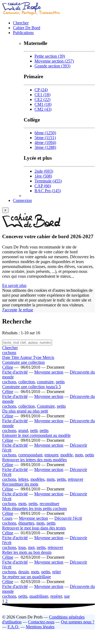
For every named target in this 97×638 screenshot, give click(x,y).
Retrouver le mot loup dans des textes (34, 528)
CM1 (42, 104)
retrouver (75, 479)
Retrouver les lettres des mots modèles (34, 459)
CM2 (42, 109)
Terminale (48, 181)
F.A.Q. (13, 626)
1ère (43, 176)
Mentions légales (40, 626)
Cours (7, 518)
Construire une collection (23, 362)
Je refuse (25, 309)
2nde (43, 171)
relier (56, 572)
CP (41, 89)
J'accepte (9, 309)
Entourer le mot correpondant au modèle (36, 435)
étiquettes (26, 523)
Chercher (21, 23)
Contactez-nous (41, 622)
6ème (45, 132)
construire (45, 381)
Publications (23, 32)
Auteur (26, 357)
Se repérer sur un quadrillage (26, 576)
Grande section (52, 66)
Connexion (22, 200)
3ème (45, 147)
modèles (37, 479)
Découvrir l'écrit (68, 518)
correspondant (30, 455)
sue (67, 596)
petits (60, 381)
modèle (66, 455)
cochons (9, 352)
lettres (23, 479)
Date (6, 357)
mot (31, 547)
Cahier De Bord (26, 27)
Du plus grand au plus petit (25, 411)
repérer (56, 596)
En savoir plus (14, 285)
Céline (7, 367)
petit (33, 430)
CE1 (42, 94)
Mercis (48, 357)
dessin (23, 572)
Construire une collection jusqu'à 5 (31, 386)
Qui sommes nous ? (77, 622)
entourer (51, 455)
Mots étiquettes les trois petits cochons (34, 508)
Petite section (49, 56)
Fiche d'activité (15, 372)
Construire (46, 406)
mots (79, 455)
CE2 (42, 99)
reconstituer (49, 503)
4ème (45, 142)
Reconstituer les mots (20, 484)
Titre (15, 357)
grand (23, 430)
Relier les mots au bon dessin (26, 552)
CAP (42, 186)
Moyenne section (54, 61)
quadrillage (38, 596)
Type (38, 357)
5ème (45, 137)
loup (22, 547)
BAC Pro (47, 190)
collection (26, 381)
